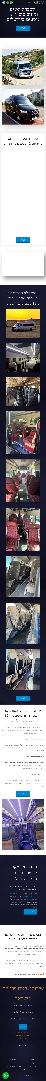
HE (28, 2)
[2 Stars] (42, 974)
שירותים (33, 1066)
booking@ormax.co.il (23, 1012)
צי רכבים (13, 1063)
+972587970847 (23, 1005)
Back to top (24, 1075)
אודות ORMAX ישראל (13, 1066)
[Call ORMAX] (7, 2)
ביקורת (33, 1063)
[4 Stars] (38, 974)
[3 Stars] (40, 974)
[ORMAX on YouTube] (20, 1045)
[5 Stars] (37, 974)
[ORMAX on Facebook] (25, 1045)
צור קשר (13, 1060)
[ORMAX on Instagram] (23, 1045)
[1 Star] (43, 974)
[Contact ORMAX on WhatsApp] (11, 2)
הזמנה (23, 28)
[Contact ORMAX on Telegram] (3, 2)
